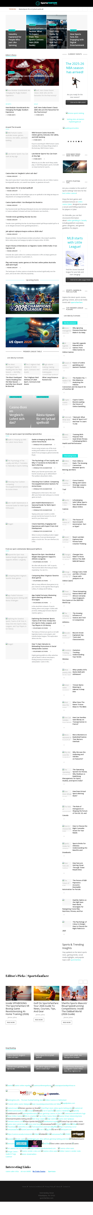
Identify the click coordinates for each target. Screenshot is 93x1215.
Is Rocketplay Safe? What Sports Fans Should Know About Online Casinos (74, 504)
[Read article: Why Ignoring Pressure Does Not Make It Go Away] (66, 330)
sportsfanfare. (76, 960)
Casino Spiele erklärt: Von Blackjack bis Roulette (35, 9)
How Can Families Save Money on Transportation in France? (79, 720)
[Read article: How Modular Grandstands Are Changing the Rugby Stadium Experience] (18, 95)
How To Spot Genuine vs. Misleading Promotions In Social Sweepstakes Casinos (44, 646)
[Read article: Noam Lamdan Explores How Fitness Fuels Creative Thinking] (66, 539)
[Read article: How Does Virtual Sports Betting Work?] (66, 793)
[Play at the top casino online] (60, 1143)
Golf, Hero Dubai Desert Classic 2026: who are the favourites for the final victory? (46, 109)
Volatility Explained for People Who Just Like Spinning (15, 39)
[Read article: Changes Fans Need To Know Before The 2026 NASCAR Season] (66, 556)
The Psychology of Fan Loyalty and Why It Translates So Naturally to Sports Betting (45, 462)
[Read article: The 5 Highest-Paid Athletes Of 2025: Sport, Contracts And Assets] (32, 369)
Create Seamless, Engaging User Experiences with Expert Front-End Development (45, 526)
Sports (12, 30)
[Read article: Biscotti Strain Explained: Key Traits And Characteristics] (66, 635)
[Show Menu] (7, 3)
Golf (36, 104)
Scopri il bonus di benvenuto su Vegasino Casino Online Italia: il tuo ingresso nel (74, 1069)
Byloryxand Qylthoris (40, 562)
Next (83, 133)
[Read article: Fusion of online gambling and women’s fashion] (66, 365)
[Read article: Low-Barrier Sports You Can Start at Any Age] (17, 161)
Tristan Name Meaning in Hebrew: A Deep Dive (78, 688)
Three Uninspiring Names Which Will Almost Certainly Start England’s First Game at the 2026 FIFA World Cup (74, 597)
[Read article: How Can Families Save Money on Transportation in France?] (66, 719)
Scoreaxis (19, 358)
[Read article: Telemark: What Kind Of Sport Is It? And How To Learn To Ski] (66, 419)
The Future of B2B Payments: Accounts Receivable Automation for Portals (74, 884)
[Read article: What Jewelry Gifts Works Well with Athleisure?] (66, 672)
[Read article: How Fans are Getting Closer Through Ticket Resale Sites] (66, 865)
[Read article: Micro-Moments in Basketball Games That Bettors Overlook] (66, 737)
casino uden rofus (12, 1171)
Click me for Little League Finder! (80, 280)
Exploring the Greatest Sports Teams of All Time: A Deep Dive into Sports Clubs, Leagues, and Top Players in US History (44, 621)
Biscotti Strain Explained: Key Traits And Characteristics (78, 636)
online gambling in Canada (76, 220)
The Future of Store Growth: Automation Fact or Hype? (79, 523)
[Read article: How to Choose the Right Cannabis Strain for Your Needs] (66, 828)
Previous (66, 133)
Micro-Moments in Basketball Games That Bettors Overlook (80, 738)
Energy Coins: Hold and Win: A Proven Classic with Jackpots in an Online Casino (74, 576)
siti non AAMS (26, 1171)
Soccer (11, 72)
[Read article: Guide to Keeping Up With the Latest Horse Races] (17, 446)
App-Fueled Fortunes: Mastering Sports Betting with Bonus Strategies (44, 597)
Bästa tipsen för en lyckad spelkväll (55, 9)
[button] (85, 982)
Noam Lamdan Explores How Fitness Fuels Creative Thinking (79, 540)
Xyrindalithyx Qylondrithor (42, 444)
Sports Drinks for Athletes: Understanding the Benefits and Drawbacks (74, 847)
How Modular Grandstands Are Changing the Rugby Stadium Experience (17, 109)
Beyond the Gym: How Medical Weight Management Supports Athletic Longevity (44, 556)
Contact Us (66, 1187)
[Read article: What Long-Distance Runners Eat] (50, 369)
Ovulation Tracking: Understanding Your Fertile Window (73, 654)
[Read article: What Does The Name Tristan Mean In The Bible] (66, 704)
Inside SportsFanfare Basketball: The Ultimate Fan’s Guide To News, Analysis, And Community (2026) (58, 1008)
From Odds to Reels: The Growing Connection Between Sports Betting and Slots (74, 465)
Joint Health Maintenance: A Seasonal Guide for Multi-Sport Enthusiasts (44, 505)
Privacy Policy (49, 1187)
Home (24, 1187)
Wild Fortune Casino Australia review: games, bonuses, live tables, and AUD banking (45, 135)
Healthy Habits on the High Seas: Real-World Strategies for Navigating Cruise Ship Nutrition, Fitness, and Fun (74, 905)
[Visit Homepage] (46, 3)
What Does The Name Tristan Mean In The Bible (79, 704)
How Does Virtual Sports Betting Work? (79, 793)
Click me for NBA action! (78, 102)
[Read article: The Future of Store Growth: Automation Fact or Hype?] (66, 522)
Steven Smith (11, 115)
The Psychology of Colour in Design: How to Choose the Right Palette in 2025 (74, 926)
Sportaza (51, 1171)
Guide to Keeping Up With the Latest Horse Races (43, 440)
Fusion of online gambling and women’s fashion (79, 365)
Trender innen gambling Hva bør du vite (21, 217)
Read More (23, 1022)
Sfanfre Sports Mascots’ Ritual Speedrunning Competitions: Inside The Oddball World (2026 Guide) (30, 1008)
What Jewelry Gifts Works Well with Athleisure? (80, 672)
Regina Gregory (12, 176)
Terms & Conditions (35, 1187)
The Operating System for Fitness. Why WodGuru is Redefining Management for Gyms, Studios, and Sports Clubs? (74, 775)
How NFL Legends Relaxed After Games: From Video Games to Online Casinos (74, 347)
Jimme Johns (13, 82)
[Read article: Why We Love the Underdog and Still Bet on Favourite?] (66, 754)
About (58, 1187)
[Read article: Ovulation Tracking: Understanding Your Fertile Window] (66, 652)
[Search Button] (86, 3)
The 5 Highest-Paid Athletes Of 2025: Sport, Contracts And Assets (32, 380)
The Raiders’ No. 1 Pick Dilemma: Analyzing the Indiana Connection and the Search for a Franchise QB (74, 383)
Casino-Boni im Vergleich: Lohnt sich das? (21, 173)
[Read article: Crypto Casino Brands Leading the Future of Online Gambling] (66, 402)
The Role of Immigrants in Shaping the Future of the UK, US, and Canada (74, 810)
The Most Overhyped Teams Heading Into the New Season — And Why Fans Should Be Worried (14, 381)
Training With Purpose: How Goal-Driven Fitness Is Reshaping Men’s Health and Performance (74, 438)
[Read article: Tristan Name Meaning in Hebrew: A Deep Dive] (66, 687)
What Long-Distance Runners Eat (50, 378)
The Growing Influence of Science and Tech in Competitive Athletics (74, 617)
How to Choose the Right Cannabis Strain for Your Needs (80, 829)
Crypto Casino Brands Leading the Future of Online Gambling (79, 403)
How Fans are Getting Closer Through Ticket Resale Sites (78, 866)
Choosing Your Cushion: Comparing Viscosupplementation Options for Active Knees (45, 484)
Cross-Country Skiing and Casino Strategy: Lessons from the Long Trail (74, 484)
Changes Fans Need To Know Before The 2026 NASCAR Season (79, 557)
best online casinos (69, 193)
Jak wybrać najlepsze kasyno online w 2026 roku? (24, 231)
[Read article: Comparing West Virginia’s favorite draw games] (17, 582)
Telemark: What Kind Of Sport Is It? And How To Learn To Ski (80, 420)
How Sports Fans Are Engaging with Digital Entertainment (77, 39)
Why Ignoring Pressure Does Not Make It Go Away (80, 330)
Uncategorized (15, 397)
